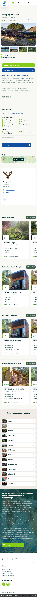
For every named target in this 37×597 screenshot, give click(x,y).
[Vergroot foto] (5, 49)
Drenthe (13, 294)
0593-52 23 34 (10, 190)
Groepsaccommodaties (8, 559)
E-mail (7, 195)
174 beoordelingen (11, 20)
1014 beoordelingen (13, 402)
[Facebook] (3, 584)
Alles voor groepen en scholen (11, 545)
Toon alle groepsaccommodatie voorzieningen (15, 145)
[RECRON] (4, 3)
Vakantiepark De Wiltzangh (12, 292)
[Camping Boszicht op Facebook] (4, 199)
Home (11, 558)
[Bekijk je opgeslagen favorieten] (14, 3)
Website (7, 192)
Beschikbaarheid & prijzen (11, 65)
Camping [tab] (4, 113)
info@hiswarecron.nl (8, 575)
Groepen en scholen (24, 3)
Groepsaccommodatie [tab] (17, 113)
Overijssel (14, 245)
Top (33, 559)
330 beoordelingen (12, 304)
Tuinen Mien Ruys (9, 243)
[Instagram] (8, 584)
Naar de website (8, 70)
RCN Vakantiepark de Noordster (14, 389)
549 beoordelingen (12, 256)
